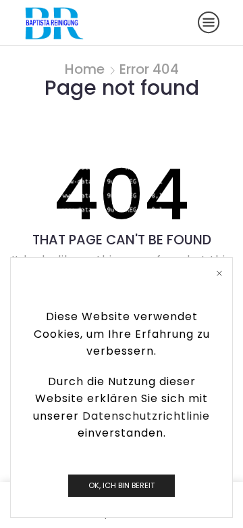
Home (85, 69)
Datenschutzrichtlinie (146, 416)
